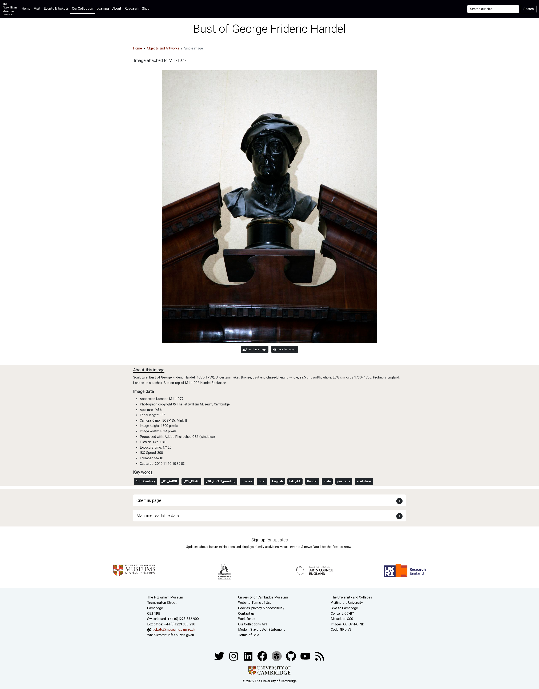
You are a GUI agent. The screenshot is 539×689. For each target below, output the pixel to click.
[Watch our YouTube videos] (306, 656)
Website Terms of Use (255, 603)
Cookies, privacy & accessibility (261, 608)
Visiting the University (347, 603)
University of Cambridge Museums (263, 597)
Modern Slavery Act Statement (261, 630)
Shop (145, 9)
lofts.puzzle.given (181, 635)
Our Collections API (252, 624)
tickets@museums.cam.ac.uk (173, 630)
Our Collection (82, 9)
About (116, 9)
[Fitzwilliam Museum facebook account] (248, 656)
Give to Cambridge (344, 608)
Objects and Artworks (163, 48)
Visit (37, 9)
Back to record (286, 349)
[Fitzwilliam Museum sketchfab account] (277, 656)
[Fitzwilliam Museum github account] (291, 656)
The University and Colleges (351, 597)
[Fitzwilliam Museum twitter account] (220, 656)
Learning (102, 9)
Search (528, 9)
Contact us (246, 614)
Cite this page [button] (148, 500)
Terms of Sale (248, 635)
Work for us (246, 619)
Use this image (256, 349)
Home (27, 8)
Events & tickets (56, 9)
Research (132, 9)
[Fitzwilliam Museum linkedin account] (263, 656)
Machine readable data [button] (157, 515)
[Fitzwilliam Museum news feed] (319, 656)
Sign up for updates (269, 539)
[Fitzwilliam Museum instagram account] (234, 656)
